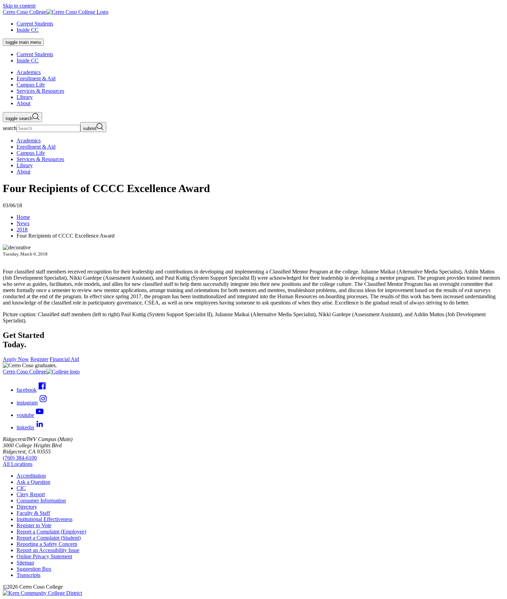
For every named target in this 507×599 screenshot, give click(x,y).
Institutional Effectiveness (44, 519)
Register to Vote (34, 525)
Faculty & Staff (33, 513)
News (23, 223)
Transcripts (28, 575)
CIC (21, 488)
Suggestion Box (34, 569)
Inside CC (28, 30)
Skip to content (19, 6)
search (10, 128)
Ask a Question (33, 482)
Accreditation (31, 476)
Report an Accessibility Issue (48, 550)
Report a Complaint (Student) (49, 538)
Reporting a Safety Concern (47, 544)
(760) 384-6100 (20, 458)
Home (23, 217)
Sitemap (25, 563)
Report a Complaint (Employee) (51, 532)
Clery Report (31, 494)
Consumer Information (41, 500)
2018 (22, 229)
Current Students (35, 24)
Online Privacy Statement (44, 556)
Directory (27, 507)
